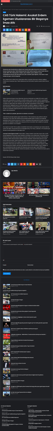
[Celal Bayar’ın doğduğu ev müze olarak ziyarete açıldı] (6, 318)
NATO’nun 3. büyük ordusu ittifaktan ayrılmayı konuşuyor (24, 328)
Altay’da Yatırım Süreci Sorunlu (18, 363)
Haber (9, 9)
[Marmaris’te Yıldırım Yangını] (6, 382)
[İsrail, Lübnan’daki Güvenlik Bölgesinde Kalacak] (43, 226)
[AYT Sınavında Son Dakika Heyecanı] (10, 212)
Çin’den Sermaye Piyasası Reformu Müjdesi (21, 392)
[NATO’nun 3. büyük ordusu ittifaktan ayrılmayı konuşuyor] (6, 330)
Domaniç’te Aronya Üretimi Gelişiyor (19, 369)
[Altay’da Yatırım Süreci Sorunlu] (6, 365)
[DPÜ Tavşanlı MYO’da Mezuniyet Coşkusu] (26, 226)
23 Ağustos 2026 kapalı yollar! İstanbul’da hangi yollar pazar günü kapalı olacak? (30, 386)
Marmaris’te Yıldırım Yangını (17, 380)
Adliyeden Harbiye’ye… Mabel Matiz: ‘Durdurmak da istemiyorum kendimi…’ (28, 334)
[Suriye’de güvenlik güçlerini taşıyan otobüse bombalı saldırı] (6, 307)
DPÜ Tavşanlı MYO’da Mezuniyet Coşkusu (24, 232)
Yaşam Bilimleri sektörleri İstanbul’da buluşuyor (22, 340)
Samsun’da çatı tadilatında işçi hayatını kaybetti (14, 290)
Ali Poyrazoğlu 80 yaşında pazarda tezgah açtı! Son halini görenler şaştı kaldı (29, 323)
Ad (4, 260)
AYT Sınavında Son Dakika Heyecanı (18, 1)
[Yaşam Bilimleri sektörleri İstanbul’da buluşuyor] (6, 342)
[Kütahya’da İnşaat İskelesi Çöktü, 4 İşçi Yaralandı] (10, 226)
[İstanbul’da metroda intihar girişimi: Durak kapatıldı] (43, 212)
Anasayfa (6, 9)
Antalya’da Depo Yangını (25, 217)
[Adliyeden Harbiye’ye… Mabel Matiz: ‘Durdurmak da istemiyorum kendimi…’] (6, 336)
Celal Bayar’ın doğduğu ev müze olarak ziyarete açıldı (23, 317)
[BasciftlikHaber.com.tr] (26, 4)
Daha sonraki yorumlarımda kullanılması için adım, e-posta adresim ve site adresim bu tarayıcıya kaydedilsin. (27, 269)
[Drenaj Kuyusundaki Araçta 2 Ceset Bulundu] (6, 91)
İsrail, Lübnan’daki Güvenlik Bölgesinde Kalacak (42, 232)
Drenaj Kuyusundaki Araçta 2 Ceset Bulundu (21, 284)
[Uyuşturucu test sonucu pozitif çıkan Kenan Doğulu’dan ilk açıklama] (6, 376)
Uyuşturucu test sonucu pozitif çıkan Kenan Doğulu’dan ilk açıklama (27, 375)
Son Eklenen (26, 279)
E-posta (5, 264)
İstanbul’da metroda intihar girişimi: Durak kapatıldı (42, 217)
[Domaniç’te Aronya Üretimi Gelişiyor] (6, 370)
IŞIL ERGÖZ (7, 26)
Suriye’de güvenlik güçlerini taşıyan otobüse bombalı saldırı (25, 305)
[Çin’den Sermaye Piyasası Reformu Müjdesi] (6, 394)
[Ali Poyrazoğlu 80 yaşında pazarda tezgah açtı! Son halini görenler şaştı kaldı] (6, 324)
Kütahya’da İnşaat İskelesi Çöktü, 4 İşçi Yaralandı (9, 232)
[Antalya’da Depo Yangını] (26, 212)
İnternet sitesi (30, 264)
